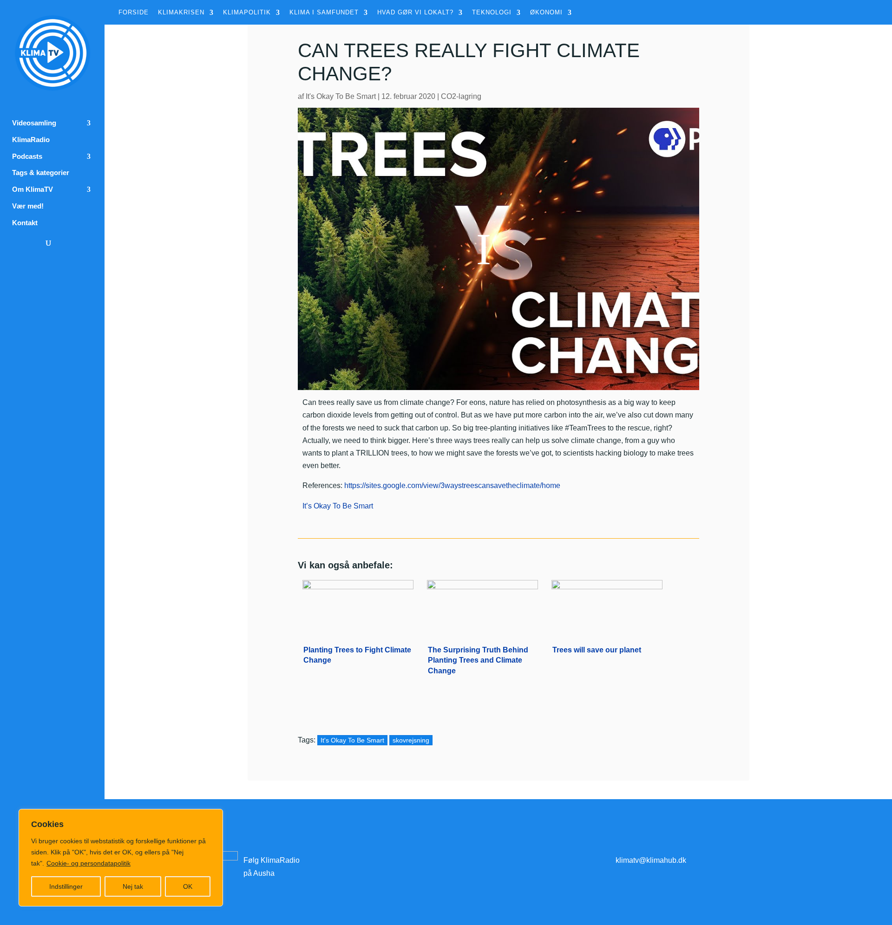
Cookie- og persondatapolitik (88, 863)
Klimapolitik (247, 12)
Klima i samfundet (324, 12)
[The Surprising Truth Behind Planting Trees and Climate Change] (482, 605)
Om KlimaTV (32, 189)
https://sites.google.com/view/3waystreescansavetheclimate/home (452, 485)
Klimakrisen (181, 12)
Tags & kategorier (40, 172)
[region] (121, 857)
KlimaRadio (31, 139)
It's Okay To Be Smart (341, 96)
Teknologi (492, 12)
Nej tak (133, 886)
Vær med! (28, 206)
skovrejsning (411, 740)
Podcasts (27, 156)
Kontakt (25, 223)
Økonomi (546, 12)
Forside (133, 12)
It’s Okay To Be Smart (337, 506)
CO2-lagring (461, 96)
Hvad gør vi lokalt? (415, 12)
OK (187, 886)
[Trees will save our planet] (607, 605)
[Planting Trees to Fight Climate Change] (358, 605)
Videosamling (34, 123)
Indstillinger (66, 886)
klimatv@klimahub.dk (651, 860)
